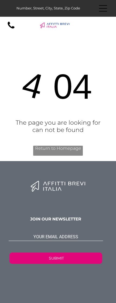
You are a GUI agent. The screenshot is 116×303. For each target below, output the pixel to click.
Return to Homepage (58, 148)
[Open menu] (103, 8)
